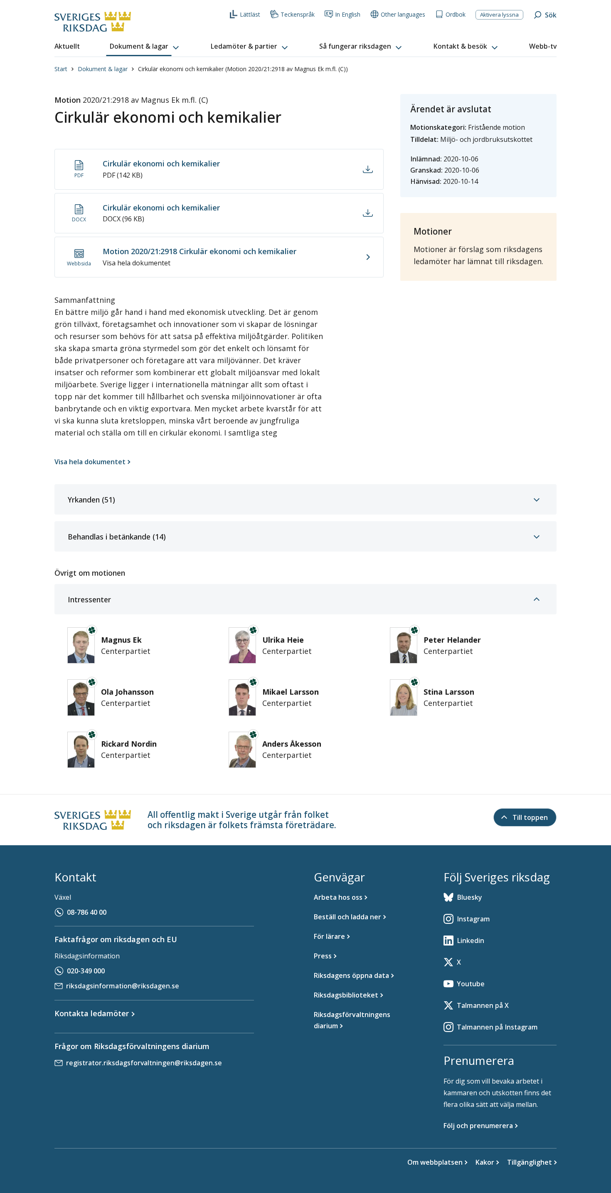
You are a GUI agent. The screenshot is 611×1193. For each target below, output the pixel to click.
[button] (145, 47)
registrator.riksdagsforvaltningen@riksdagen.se (144, 1062)
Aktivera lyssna (499, 14)
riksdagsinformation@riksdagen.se (122, 985)
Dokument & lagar (103, 69)
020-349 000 (86, 970)
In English (347, 14)
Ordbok (456, 14)
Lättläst (250, 14)
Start (60, 69)
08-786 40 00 (86, 912)
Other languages (403, 14)
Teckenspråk (298, 14)
